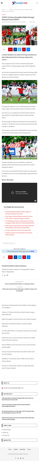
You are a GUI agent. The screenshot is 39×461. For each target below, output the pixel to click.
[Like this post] (11, 49)
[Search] (37, 3)
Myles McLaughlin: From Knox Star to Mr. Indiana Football (19, 319)
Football (16, 449)
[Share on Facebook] (15, 49)
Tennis (29, 449)
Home (3, 9)
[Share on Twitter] (19, 49)
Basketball (22, 449)
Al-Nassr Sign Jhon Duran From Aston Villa (18, 230)
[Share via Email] (28, 49)
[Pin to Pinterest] (24, 49)
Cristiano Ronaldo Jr (9, 243)
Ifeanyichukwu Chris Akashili (14, 266)
